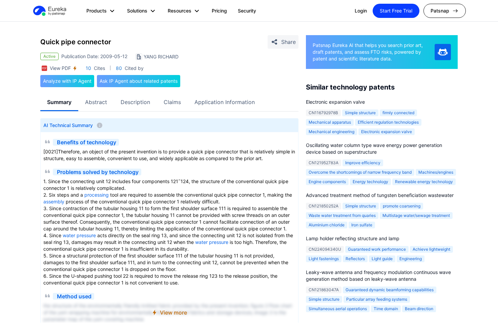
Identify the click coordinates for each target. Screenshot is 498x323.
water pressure (79, 235)
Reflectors (355, 258)
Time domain (386, 308)
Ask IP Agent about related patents (139, 81)
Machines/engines (435, 172)
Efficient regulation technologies (388, 122)
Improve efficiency (362, 162)
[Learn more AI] (443, 52)
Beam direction (419, 308)
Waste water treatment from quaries (342, 215)
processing (96, 195)
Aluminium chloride (327, 224)
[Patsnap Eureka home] (49, 11)
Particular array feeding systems (376, 299)
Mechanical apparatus (330, 122)
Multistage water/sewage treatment (416, 215)
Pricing (219, 11)
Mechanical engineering (331, 131)
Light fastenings (324, 258)
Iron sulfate (361, 224)
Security (247, 11)
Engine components (327, 181)
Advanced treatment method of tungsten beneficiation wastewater (380, 195)
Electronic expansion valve (335, 102)
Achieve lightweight (431, 249)
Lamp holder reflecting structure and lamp (352, 238)
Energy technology (370, 181)
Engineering (410, 258)
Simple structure (360, 112)
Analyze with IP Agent (67, 81)
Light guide (382, 258)
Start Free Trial (396, 11)
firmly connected (398, 112)
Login (361, 11)
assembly (53, 201)
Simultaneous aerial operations (338, 308)
